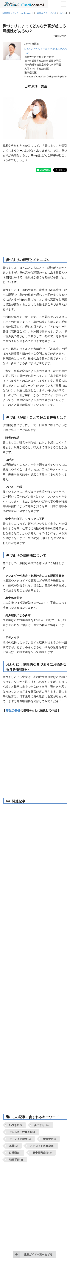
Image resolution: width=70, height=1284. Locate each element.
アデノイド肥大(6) (20, 1138)
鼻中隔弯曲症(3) (42, 1152)
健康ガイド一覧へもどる (38, 1254)
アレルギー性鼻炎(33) (22, 1131)
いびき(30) (15, 1125)
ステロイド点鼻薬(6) (42, 1145)
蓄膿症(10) (49, 1138)
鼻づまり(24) (41, 1125)
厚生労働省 (13, 710)
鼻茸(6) (13, 1145)
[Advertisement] (35, 214)
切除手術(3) (16, 1159)
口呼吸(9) (14, 1152)
